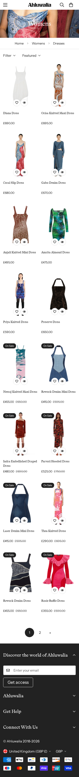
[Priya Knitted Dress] (20, 294)
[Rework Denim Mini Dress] (58, 364)
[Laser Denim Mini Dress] (20, 503)
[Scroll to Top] (71, 754)
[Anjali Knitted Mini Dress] (20, 224)
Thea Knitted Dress (53, 531)
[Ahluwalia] (39, 5)
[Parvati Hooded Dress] (58, 433)
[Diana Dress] (20, 85)
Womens (38, 43)
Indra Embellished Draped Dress (20, 463)
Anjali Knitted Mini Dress (19, 252)
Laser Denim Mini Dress (18, 531)
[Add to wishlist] (16, 102)
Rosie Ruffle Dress (53, 601)
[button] (71, 5)
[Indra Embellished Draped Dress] (20, 433)
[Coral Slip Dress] (20, 155)
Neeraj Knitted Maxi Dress (20, 392)
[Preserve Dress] (58, 294)
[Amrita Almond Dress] (58, 224)
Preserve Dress (50, 322)
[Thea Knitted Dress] (58, 503)
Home (19, 43)
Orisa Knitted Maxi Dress (57, 113)
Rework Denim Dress (17, 601)
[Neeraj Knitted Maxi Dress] (20, 364)
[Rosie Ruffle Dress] (58, 573)
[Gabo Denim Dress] (58, 155)
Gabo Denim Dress (53, 183)
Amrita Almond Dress (55, 252)
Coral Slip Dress (13, 183)
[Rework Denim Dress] (20, 573)
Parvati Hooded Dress (55, 461)
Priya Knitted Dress (15, 322)
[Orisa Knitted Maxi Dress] (58, 85)
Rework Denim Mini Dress (58, 392)
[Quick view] (24, 102)
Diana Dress (11, 113)
